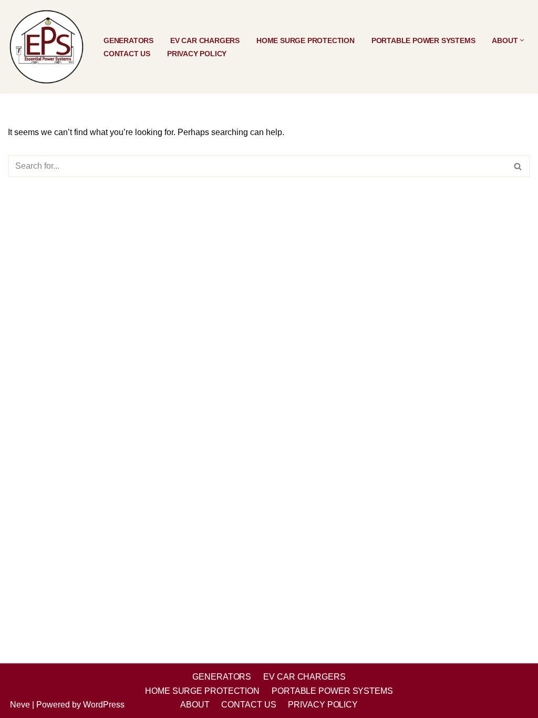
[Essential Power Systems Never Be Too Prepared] (47, 46)
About (195, 704)
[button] (522, 40)
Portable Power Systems (423, 40)
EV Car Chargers (205, 40)
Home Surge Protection (305, 40)
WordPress (104, 704)
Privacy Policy (196, 53)
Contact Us (127, 53)
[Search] (518, 166)
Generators (128, 40)
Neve (20, 704)
